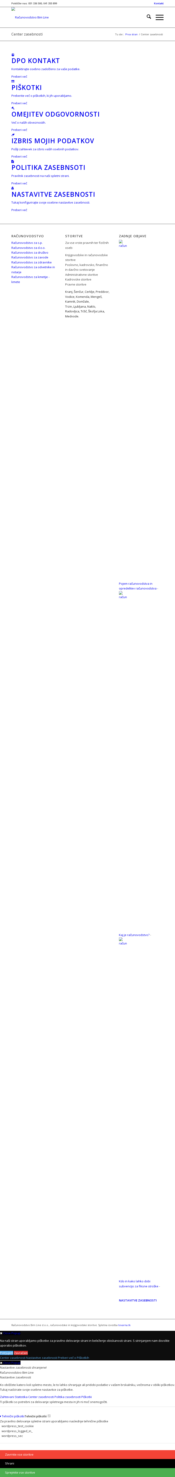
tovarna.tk (124, 1325)
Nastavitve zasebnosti (41, 1358)
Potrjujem (6, 1353)
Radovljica (72, 311)
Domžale (83, 301)
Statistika (21, 1397)
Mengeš (96, 297)
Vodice (70, 297)
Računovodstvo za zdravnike (31, 262)
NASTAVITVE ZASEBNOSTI (138, 1300)
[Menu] (157, 17)
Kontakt (159, 3)
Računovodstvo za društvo (29, 252)
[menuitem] (158, 3)
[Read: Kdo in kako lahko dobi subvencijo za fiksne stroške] (123, 943)
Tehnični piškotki (13, 1416)
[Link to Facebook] (146, 1324)
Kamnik (70, 301)
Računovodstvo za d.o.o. (28, 248)
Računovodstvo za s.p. (27, 243)
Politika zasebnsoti (67, 1397)
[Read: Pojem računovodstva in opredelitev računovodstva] (123, 246)
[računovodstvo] (30, 17)
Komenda (82, 297)
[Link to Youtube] (160, 1324)
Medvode (71, 316)
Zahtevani (7, 1397)
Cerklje (89, 292)
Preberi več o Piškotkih (73, 1358)
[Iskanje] (146, 17)
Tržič (84, 311)
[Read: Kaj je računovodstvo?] (123, 597)
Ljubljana (79, 306)
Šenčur (78, 292)
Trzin (68, 306)
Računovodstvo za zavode (29, 257)
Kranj (68, 292)
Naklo (91, 306)
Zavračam (21, 1353)
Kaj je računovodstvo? (134, 935)
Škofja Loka (96, 311)
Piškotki (87, 1397)
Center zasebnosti (27, 34)
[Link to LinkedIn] (153, 1324)
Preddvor (102, 292)
